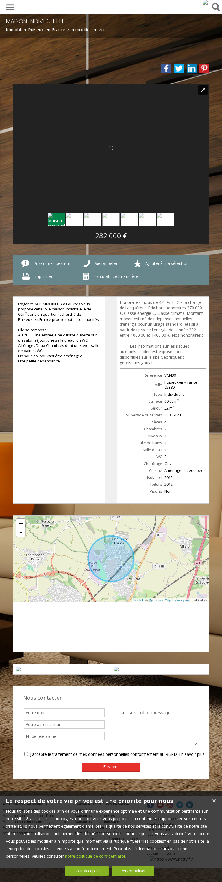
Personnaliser (133, 871)
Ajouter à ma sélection (167, 263)
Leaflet (138, 600)
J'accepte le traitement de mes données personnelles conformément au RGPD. (104, 754)
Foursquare (181, 600)
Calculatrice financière (116, 276)
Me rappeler (106, 263)
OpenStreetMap (160, 600)
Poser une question (52, 263)
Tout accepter (87, 871)
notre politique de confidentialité (95, 856)
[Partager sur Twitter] (179, 68)
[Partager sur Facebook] (166, 68)
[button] (37, 610)
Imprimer (43, 276)
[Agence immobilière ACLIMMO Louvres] (205, 2)
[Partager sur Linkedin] (192, 68)
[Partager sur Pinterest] (204, 68)
